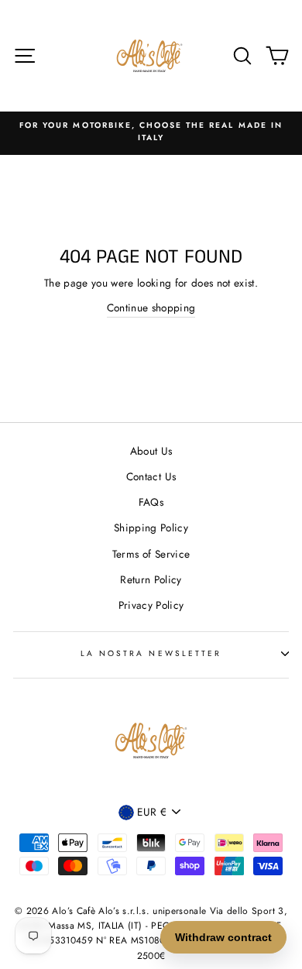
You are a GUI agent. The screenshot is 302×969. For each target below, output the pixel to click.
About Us (151, 451)
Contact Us (151, 476)
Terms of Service (151, 554)
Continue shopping (151, 307)
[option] (151, 132)
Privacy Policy (151, 605)
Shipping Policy (151, 527)
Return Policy (150, 579)
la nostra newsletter (151, 653)
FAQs (151, 502)
